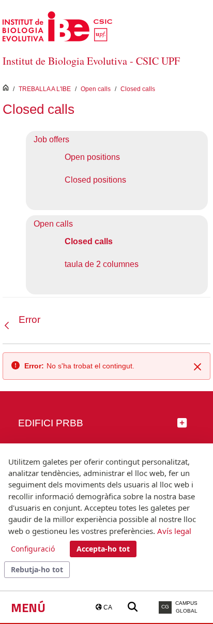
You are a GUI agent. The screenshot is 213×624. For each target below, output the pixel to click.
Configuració (33, 549)
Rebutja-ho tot (37, 569)
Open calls (96, 89)
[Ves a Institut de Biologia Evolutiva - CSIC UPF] (57, 25)
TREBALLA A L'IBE (45, 89)
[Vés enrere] (9, 325)
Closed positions (95, 179)
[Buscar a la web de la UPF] (133, 607)
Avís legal (174, 531)
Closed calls (137, 89)
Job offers (51, 139)
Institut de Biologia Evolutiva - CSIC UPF (91, 61)
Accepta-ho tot (103, 549)
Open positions (92, 157)
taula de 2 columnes (102, 264)
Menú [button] (28, 607)
